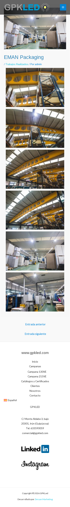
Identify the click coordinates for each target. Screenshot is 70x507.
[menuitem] (35, 400)
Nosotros (35, 390)
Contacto (35, 395)
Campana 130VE (37, 371)
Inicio (35, 361)
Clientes (35, 385)
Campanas (35, 366)
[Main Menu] (63, 7)
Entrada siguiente (35, 333)
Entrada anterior (35, 324)
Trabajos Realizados (16, 64)
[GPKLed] (27, 7)
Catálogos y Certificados (35, 381)
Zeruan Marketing (43, 499)
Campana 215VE (37, 376)
